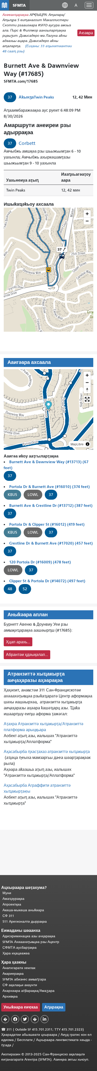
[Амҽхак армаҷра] (87, 382)
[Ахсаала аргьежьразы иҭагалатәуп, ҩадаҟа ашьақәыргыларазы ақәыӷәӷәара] (87, 389)
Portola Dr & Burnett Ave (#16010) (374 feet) (49, 486)
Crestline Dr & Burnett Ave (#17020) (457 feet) (51, 543)
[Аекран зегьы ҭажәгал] (87, 399)
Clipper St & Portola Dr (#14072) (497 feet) (47, 581)
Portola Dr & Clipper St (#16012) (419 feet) (47, 524)
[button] (65, 5)
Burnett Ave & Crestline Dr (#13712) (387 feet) (51, 505)
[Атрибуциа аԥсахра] (88, 444)
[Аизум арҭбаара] (87, 375)
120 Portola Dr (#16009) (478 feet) (40, 562)
